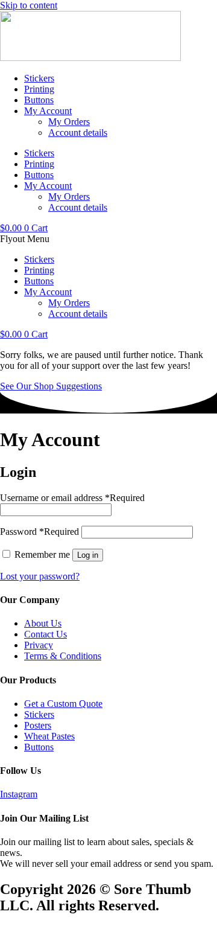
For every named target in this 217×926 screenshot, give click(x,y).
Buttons (39, 100)
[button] (108, 239)
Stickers (39, 78)
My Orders (69, 122)
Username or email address (72, 498)
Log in (87, 555)
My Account (48, 111)
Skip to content (28, 5)
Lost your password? (40, 576)
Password (39, 531)
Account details (77, 132)
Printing (39, 89)
